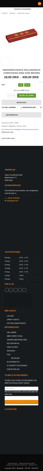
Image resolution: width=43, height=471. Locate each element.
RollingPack (12, 126)
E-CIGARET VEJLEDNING (17, 365)
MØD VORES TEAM (14, 336)
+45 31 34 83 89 (13, 198)
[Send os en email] (20, 290)
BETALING (15, 358)
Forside (5, 13)
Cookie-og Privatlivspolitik (16, 465)
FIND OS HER (12, 347)
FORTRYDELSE (13, 369)
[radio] (20, 85)
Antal (3, 85)
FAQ (8, 354)
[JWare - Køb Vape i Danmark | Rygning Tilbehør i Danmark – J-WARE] (21, 3)
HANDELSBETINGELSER (17, 340)
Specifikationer (12, 115)
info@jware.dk (12, 201)
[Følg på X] (16, 290)
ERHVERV (11, 351)
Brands (12, 13)
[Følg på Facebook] (7, 290)
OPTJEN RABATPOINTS (16, 323)
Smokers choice (23, 13)
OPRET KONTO (13, 320)
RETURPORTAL (13, 343)
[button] (3, 3)
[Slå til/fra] (4, 102)
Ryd (40, 82)
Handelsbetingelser (27, 463)
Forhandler (12, 463)
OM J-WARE (11, 332)
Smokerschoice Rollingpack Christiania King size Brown (21, 129)
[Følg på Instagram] (11, 290)
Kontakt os (33, 465)
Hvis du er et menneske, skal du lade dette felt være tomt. (21, 393)
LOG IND (10, 316)
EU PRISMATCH (13, 362)
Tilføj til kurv (26, 95)
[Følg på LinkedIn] (24, 290)
